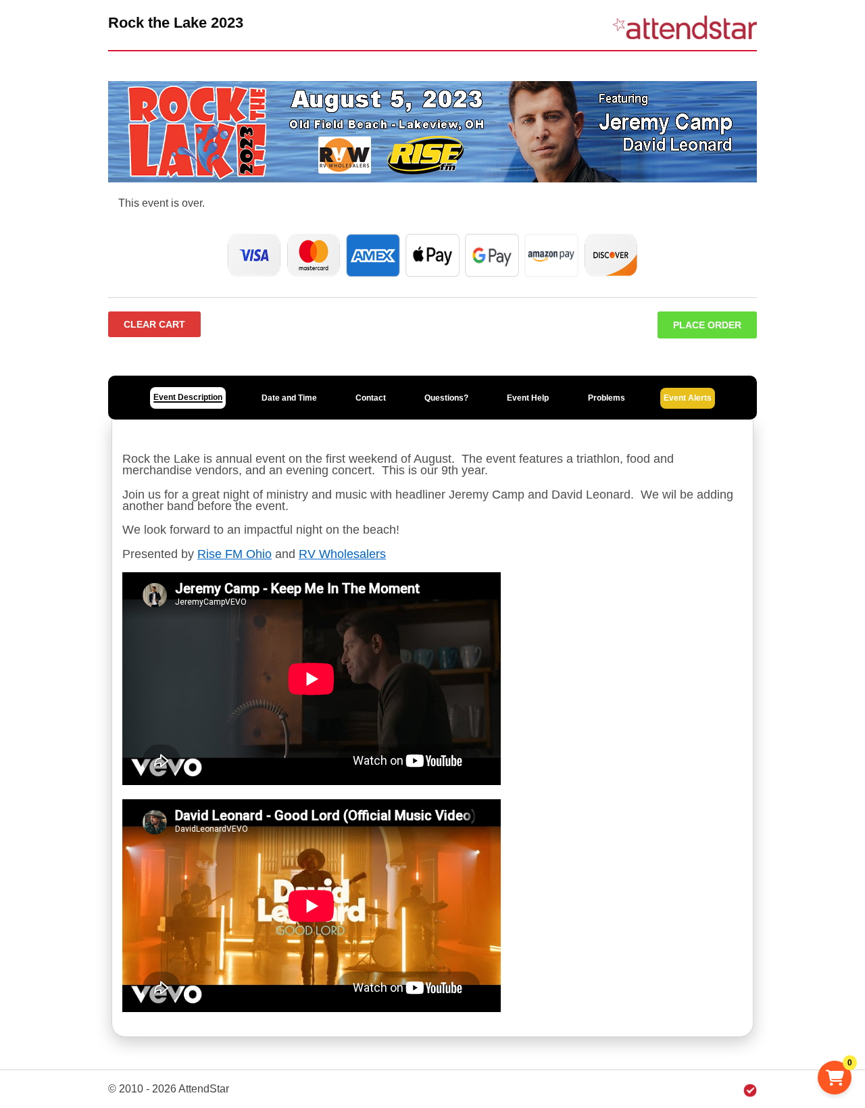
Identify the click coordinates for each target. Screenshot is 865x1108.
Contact (370, 398)
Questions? (446, 398)
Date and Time (289, 398)
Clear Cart (154, 324)
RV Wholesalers (342, 554)
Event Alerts (688, 398)
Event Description (187, 397)
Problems (606, 398)
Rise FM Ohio (234, 554)
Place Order (707, 325)
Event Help (528, 398)
